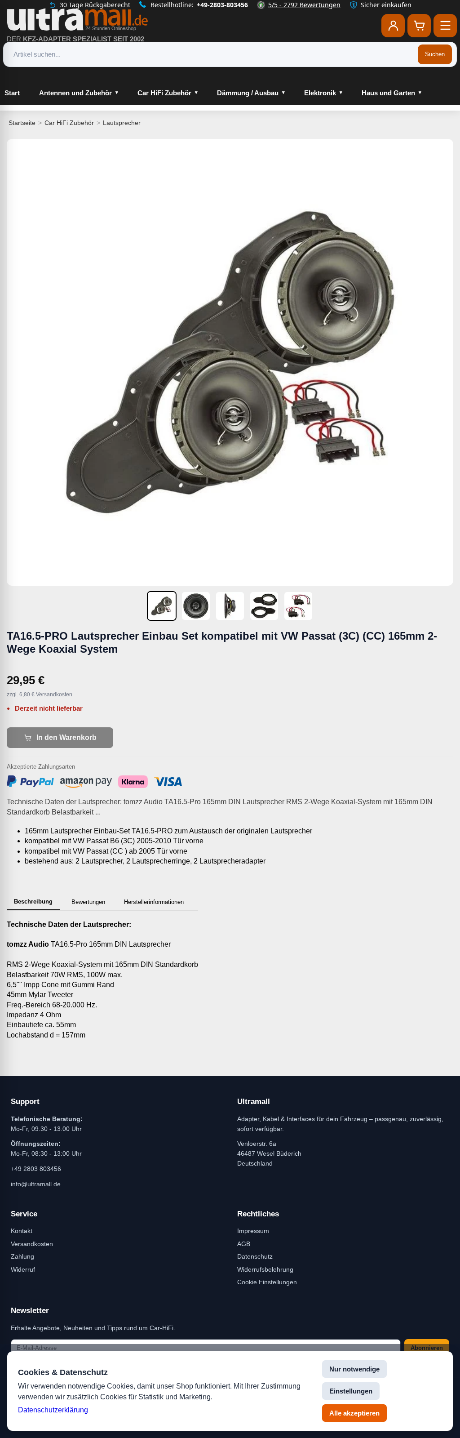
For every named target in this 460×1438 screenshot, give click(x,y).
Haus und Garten (388, 93)
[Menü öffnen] (445, 25)
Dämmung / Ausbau (248, 93)
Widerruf (23, 1269)
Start (12, 93)
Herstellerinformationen (154, 902)
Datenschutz (255, 1256)
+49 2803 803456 (36, 1168)
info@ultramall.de (36, 1184)
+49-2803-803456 (222, 4)
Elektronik (320, 93)
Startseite (22, 122)
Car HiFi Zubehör (164, 93)
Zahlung (22, 1256)
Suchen (435, 54)
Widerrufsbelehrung (265, 1269)
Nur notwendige (354, 1369)
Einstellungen (350, 1391)
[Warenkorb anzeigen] (419, 25)
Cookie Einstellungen (267, 1282)
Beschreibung (33, 901)
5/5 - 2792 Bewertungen (304, 4)
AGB (243, 1243)
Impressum (253, 1230)
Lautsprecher (122, 122)
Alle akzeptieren (354, 1413)
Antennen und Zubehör (75, 93)
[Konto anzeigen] (393, 25)
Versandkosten (32, 1243)
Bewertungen (88, 902)
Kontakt (21, 1230)
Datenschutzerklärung (53, 1410)
